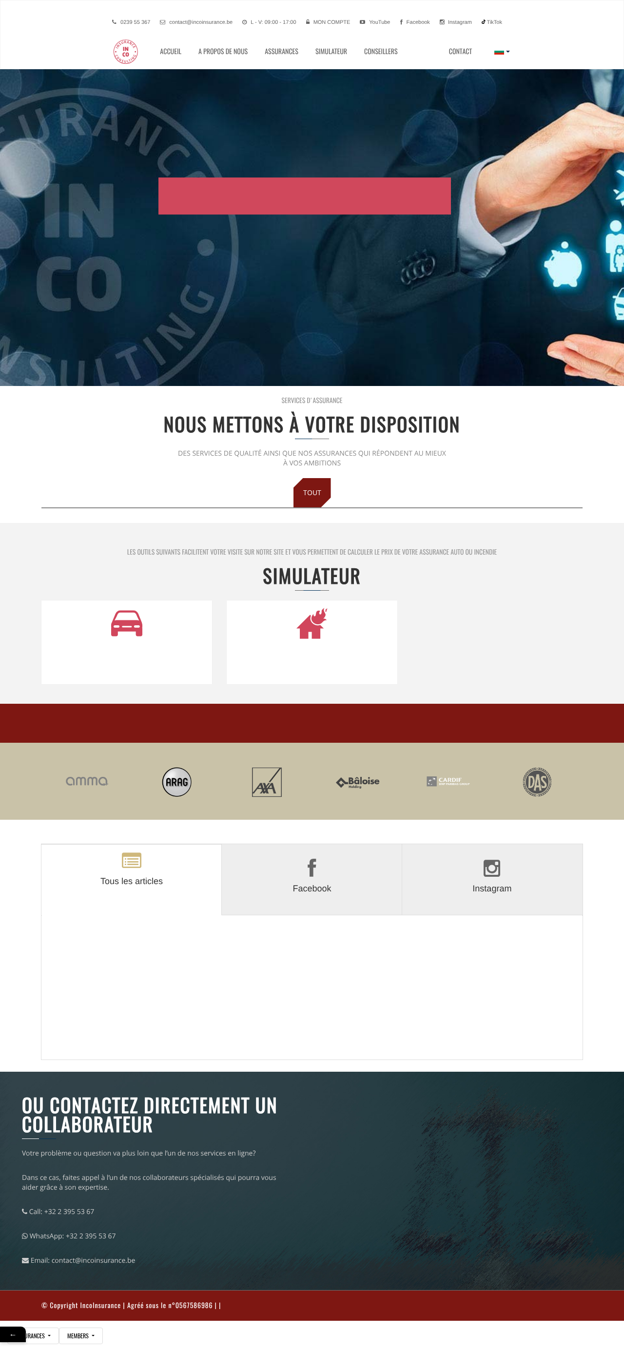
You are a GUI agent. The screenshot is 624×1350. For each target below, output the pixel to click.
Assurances (281, 51)
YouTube (379, 22)
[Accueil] (134, 51)
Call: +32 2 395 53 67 (60, 1211)
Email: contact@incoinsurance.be (82, 1260)
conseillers (381, 51)
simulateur (331, 51)
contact (460, 51)
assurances (31, 1335)
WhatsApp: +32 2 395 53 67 (72, 1236)
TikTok (494, 22)
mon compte (332, 22)
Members (78, 1335)
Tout (312, 492)
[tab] (131, 879)
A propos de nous (223, 51)
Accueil (170, 51)
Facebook (417, 22)
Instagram (459, 22)
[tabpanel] (312, 991)
